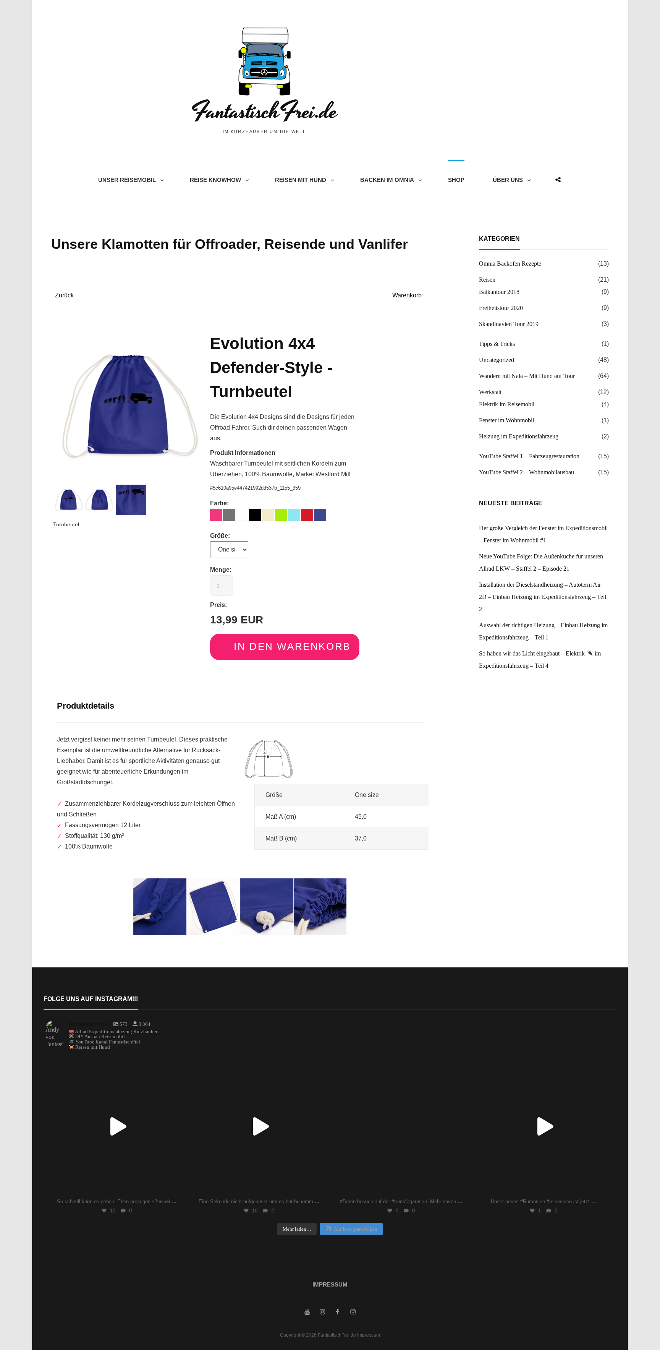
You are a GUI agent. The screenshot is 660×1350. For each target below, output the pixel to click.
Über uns (508, 180)
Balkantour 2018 (499, 292)
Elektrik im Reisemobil (506, 404)
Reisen (487, 279)
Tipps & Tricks (497, 344)
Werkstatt (490, 392)
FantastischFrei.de (264, 111)
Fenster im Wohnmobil (506, 420)
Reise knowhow (215, 180)
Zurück (64, 295)
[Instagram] (176, 1186)
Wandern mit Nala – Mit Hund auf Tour (527, 376)
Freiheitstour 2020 (501, 308)
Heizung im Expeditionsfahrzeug (518, 436)
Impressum (330, 1284)
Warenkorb (407, 295)
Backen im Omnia (387, 180)
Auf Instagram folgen (355, 1229)
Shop (456, 180)
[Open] (116, 1126)
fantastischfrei (115, 1064)
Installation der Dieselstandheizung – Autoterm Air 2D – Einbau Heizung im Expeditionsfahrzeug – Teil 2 (542, 596)
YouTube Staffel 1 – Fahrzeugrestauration (529, 456)
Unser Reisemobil (127, 180)
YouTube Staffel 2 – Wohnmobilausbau (526, 472)
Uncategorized (496, 360)
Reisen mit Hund (300, 180)
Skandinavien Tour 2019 (509, 324)
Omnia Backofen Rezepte (510, 263)
